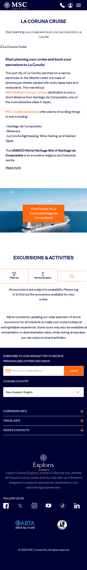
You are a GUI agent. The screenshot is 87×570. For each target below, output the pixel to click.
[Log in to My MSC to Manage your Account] (70, 5)
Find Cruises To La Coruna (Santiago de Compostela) (43, 213)
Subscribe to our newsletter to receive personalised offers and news (33, 359)
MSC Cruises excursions (22, 112)
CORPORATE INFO (15, 411)
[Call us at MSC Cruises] (62, 5)
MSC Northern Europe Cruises (26, 92)
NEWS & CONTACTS (16, 430)
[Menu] (81, 5)
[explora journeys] (43, 462)
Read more (13, 168)
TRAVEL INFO (11, 420)
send (73, 371)
